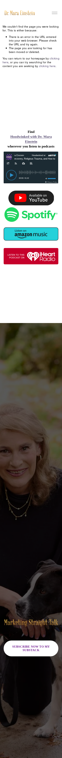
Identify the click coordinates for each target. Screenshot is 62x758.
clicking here (47, 66)
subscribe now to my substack (31, 648)
